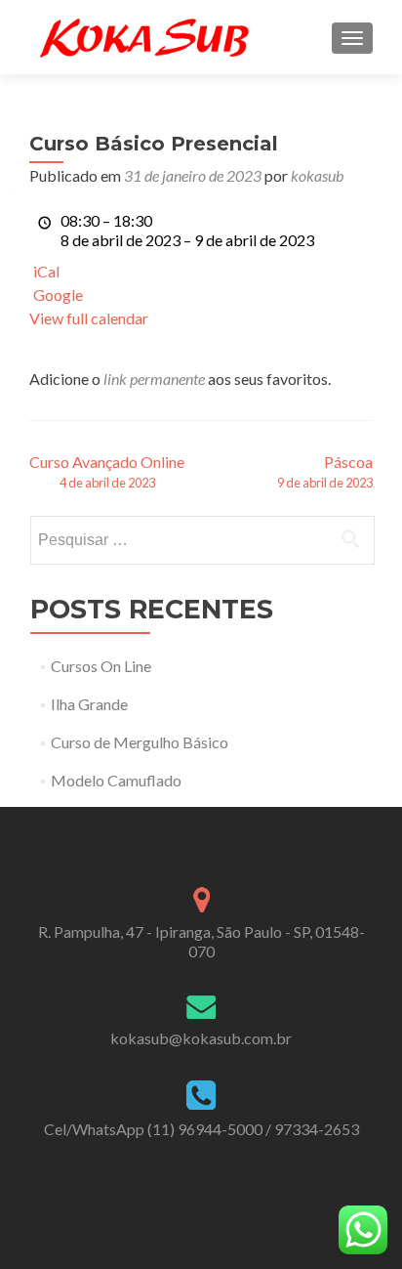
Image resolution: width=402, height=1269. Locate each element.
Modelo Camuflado (116, 780)
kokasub (317, 175)
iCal (46, 271)
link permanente (154, 378)
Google (58, 294)
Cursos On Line (101, 665)
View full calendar (88, 318)
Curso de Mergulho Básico (139, 742)
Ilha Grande (89, 704)
